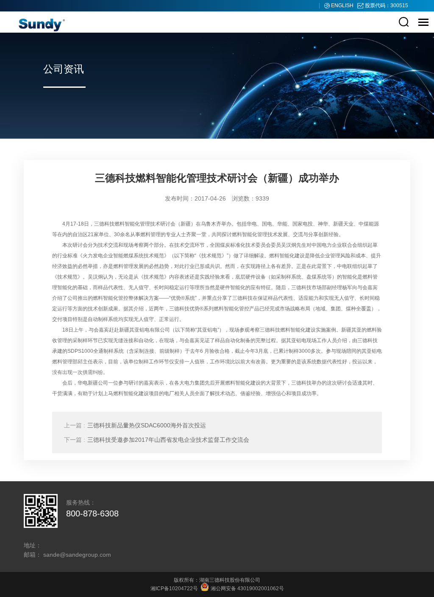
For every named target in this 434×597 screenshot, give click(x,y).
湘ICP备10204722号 (174, 588)
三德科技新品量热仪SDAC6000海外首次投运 (135, 425)
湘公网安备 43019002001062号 (246, 588)
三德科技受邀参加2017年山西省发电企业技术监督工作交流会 (156, 439)
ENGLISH (343, 5)
